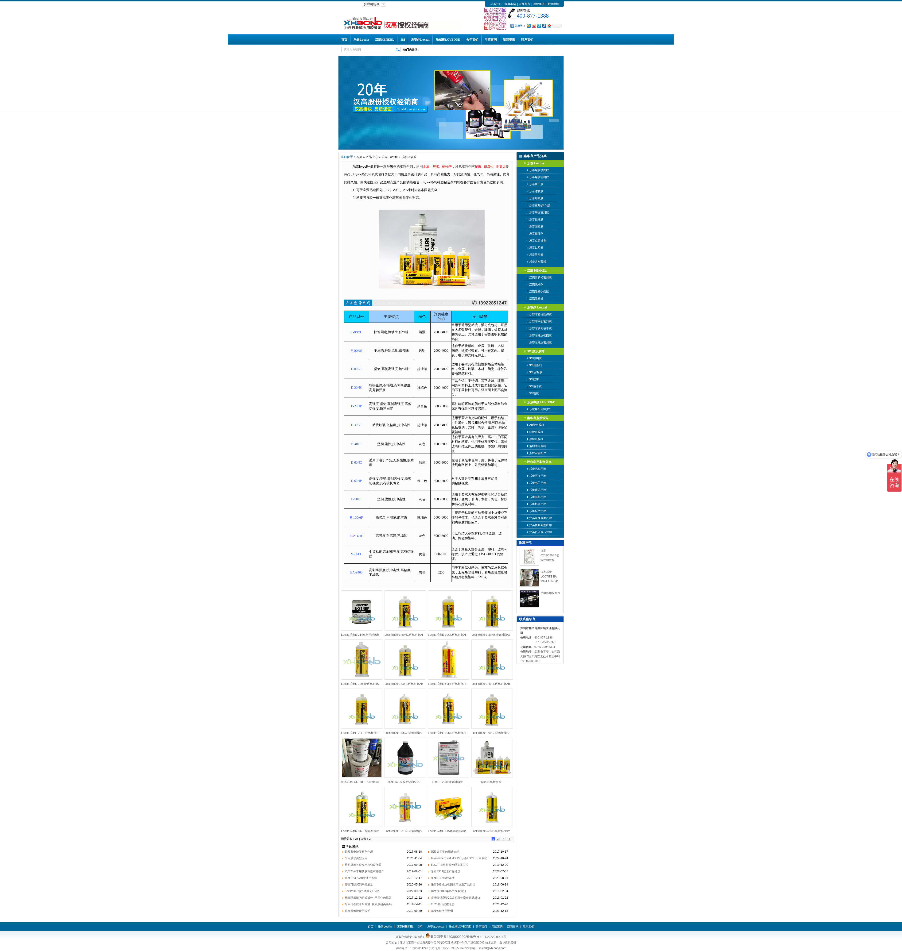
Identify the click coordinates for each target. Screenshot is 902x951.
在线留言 (524, 4)
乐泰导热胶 (536, 254)
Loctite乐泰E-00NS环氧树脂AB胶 (449, 733)
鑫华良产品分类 (535, 156)
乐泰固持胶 (536, 226)
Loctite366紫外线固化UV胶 (362, 891)
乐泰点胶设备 (537, 240)
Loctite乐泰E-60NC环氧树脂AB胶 (406, 634)
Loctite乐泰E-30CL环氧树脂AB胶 (449, 634)
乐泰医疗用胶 (537, 475)
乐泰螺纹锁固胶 (539, 170)
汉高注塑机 (536, 298)
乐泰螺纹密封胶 (539, 177)
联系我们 (527, 39)
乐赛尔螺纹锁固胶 (540, 335)
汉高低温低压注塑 (540, 532)
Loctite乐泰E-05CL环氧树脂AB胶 (405, 733)
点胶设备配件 (537, 453)
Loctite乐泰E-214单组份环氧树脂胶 (363, 634)
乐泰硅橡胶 (536, 219)
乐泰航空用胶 (537, 511)
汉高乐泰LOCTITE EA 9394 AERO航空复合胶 (369, 782)
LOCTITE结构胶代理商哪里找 (449, 864)
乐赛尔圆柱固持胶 (540, 314)
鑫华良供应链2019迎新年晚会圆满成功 (455, 897)
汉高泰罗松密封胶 (540, 277)
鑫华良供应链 (507, 942)
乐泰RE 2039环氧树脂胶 (447, 782)
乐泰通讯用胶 (537, 490)
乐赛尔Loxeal (420, 39)
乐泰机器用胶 (537, 504)
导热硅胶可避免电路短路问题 (363, 864)
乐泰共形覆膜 (537, 261)
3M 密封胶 (535, 372)
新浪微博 (553, 4)
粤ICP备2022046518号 (491, 937)
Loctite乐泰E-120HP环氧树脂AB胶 (363, 683)
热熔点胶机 (536, 439)
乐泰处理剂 (536, 233)
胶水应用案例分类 (539, 462)
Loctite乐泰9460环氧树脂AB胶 (490, 831)
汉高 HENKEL (537, 270)
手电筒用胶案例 (550, 593)
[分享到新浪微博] (533, 26)
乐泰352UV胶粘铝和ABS (404, 782)
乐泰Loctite (361, 39)
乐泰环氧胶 (408, 157)
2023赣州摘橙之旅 (443, 904)
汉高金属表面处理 (540, 518)
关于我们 (472, 39)
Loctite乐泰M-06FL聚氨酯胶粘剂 (361, 831)
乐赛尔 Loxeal (537, 307)
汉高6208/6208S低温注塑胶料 (549, 555)
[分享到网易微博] (549, 26)
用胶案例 (538, 4)
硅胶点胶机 (536, 432)
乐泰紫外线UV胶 (539, 205)
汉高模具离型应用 (540, 525)
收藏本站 (510, 4)
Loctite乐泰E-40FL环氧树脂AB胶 (492, 683)
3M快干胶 (535, 386)
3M (402, 39)
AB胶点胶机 (536, 425)
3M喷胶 (534, 393)
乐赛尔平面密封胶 (540, 321)
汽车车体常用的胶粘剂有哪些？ (364, 871)
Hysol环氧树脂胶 (490, 782)
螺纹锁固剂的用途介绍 (445, 851)
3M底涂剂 (535, 365)
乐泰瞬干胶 (536, 184)
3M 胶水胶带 (535, 351)
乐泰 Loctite (389, 157)
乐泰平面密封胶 (539, 212)
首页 (344, 39)
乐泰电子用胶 (537, 483)
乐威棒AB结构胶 (539, 409)
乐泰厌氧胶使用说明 (357, 910)
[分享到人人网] (544, 26)
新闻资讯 (509, 39)
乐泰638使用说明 (442, 910)
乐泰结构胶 (536, 191)
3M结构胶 (535, 358)
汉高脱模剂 (536, 284)
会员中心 (496, 4)
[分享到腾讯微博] (538, 26)
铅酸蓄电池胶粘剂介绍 (359, 851)
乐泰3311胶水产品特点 (445, 871)
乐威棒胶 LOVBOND (541, 402)
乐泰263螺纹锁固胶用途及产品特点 (453, 884)
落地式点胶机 (537, 446)
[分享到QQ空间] (528, 26)
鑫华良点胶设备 (537, 418)
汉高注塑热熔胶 (539, 291)
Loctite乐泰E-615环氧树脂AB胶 (448, 831)
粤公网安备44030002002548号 (453, 937)
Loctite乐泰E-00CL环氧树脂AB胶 (492, 733)
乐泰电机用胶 (537, 497)
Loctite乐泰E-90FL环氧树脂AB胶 (405, 683)
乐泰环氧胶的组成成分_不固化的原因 (368, 897)
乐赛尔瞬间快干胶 (540, 328)
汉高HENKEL (384, 39)
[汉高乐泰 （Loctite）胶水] (451, 148)
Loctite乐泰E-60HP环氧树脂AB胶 (449, 683)
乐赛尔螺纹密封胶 (540, 342)
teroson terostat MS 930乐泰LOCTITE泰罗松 (459, 858)
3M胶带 (534, 379)
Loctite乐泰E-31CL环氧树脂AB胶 (405, 831)
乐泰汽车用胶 (537, 468)
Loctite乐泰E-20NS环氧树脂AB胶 (492, 634)
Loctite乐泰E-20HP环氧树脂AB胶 (362, 733)
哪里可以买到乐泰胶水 (359, 884)
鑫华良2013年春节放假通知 (448, 891)
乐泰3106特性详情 (443, 878)
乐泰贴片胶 (536, 247)
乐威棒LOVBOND (448, 39)
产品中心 (372, 157)
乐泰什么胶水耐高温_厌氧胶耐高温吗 (368, 904)
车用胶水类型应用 (356, 858)
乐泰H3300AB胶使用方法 (361, 878)
